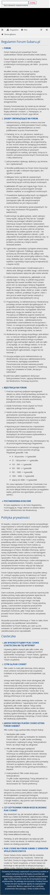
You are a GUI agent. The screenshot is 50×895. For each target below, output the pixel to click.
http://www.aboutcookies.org (16, 832)
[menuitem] (12, 30)
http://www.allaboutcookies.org (17, 834)
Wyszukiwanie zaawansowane (16, 5)
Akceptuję (25, 892)
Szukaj (32, 2)
